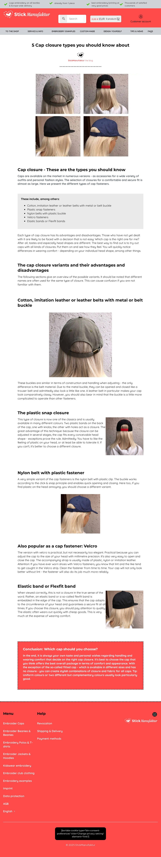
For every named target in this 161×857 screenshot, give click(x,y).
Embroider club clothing (18, 773)
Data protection (13, 796)
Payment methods (49, 738)
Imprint (8, 788)
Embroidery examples (17, 780)
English (7, 811)
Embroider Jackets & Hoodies (17, 756)
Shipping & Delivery (50, 731)
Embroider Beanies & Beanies (17, 733)
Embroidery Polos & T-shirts (18, 744)
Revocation (44, 723)
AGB (6, 803)
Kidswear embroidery (17, 765)
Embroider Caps (13, 723)
